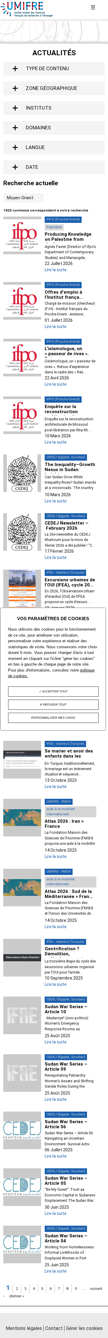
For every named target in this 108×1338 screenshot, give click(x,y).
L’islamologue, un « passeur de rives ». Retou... (67, 353)
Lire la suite (56, 269)
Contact (54, 1328)
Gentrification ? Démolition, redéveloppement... (66, 954)
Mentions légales (24, 1328)
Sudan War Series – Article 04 (66, 1238)
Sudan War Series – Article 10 (66, 1009)
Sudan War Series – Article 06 (66, 1124)
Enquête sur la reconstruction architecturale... (62, 411)
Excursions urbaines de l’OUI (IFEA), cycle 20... (70, 582)
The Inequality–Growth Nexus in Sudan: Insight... (70, 469)
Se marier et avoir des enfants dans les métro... (69, 756)
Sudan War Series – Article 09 (66, 1066)
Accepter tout (54, 691)
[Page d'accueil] (27, 15)
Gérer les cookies (84, 1328)
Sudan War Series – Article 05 (66, 1180)
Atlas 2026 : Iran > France (64, 824)
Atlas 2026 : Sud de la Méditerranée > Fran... (69, 894)
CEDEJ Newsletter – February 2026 (66, 525)
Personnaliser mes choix (53, 717)
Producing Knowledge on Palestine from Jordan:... (68, 239)
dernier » (16, 1296)
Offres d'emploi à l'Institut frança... (64, 294)
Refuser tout (54, 704)
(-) (36, 198)
